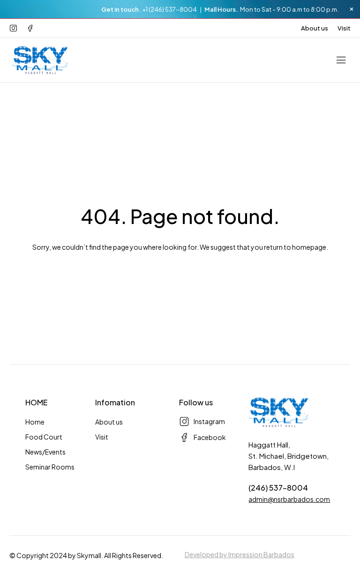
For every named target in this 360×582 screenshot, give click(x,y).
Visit (344, 28)
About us (314, 28)
